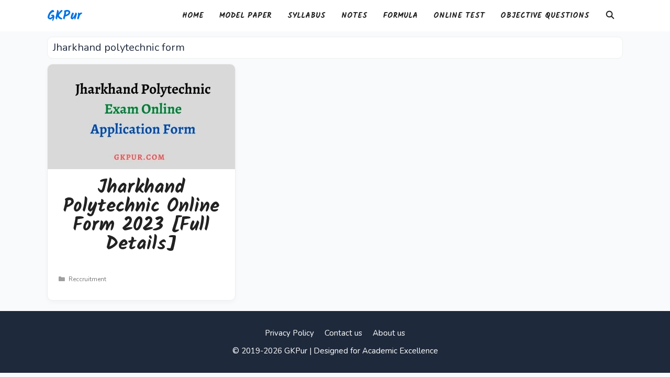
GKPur (64, 15)
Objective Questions (544, 15)
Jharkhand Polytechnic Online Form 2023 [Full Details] (141, 216)
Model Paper (245, 15)
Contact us (343, 333)
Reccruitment (87, 279)
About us (389, 333)
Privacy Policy (289, 333)
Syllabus (306, 15)
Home (193, 15)
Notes (354, 15)
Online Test (459, 15)
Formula (400, 15)
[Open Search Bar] (610, 15)
